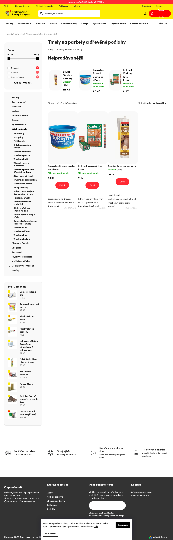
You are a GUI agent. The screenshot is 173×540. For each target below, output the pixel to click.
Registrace (160, 6)
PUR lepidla (19, 141)
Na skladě (24, 68)
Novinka (24, 72)
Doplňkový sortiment (23, 265)
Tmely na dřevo (22, 231)
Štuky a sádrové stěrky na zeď (22, 209)
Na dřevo (16, 106)
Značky (15, 270)
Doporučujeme (24, 77)
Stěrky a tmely (19, 129)
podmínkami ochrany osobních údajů (106, 515)
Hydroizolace (19, 124)
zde (96, 526)
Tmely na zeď (21, 227)
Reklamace (63, 6)
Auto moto (17, 252)
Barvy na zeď (19, 102)
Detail (62, 185)
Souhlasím (123, 525)
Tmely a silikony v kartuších (22, 203)
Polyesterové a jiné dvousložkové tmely (24, 192)
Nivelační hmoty (22, 197)
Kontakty (50, 509)
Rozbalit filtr (22, 83)
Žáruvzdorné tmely (24, 176)
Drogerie (16, 247)
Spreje (15, 120)
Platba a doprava (22, 6)
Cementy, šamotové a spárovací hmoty (25, 222)
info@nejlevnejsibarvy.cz (142, 492)
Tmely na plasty (22, 155)
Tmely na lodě (21, 159)
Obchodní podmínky (44, 6)
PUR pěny (18, 137)
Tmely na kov (20, 235)
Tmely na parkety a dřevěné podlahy (24, 170)
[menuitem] (10, 23)
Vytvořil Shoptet (160, 537)
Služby (6, 6)
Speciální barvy (20, 115)
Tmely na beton (22, 239)
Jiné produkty (21, 187)
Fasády (15, 97)
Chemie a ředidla (20, 243)
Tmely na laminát (22, 151)
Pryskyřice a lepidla (22, 256)
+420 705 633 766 (140, 495)
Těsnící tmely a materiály (21, 164)
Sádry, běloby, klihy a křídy (24, 215)
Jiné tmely (19, 133)
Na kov (15, 111)
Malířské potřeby (21, 261)
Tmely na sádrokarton (25, 179)
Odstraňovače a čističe (22, 146)
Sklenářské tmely (23, 183)
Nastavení (50, 533)
